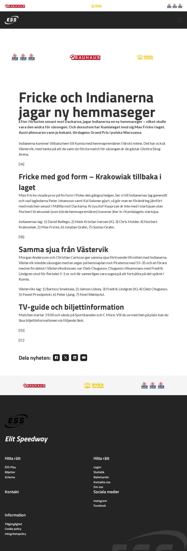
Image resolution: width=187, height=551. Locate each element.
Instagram (100, 500)
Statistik (99, 472)
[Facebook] (56, 357)
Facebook (100, 505)
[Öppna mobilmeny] (180, 20)
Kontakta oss (102, 482)
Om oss (98, 487)
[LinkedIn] (74, 357)
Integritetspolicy (15, 533)
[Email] (83, 357)
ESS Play (10, 467)
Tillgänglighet (13, 524)
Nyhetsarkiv (101, 477)
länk (80, 320)
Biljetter (10, 472)
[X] (65, 357)
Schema (10, 477)
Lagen (97, 467)
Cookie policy (13, 528)
